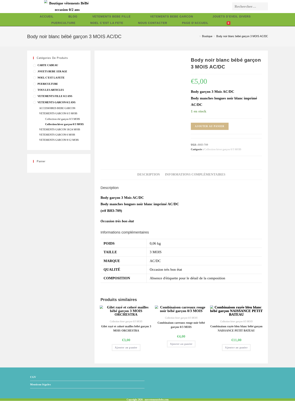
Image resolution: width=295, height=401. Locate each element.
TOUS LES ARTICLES (51, 89)
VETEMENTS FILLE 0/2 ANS (55, 96)
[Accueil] (197, 36)
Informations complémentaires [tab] (195, 174)
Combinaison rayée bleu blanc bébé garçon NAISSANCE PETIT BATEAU (236, 328)
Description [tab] (148, 174)
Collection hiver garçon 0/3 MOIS (222, 149)
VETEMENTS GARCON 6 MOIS (57, 134)
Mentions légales (40, 384)
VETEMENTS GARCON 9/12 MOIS (59, 139)
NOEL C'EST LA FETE (51, 77)
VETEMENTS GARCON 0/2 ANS (56, 102)
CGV (33, 377)
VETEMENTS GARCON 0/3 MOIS (58, 113)
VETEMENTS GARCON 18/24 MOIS (59, 129)
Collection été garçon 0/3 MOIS (62, 118)
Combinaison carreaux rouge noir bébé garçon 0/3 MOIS (181, 325)
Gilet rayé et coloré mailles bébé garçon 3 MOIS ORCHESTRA (126, 328)
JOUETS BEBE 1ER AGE (52, 71)
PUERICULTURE (48, 83)
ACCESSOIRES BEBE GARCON (57, 108)
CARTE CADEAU (48, 65)
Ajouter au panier (209, 126)
